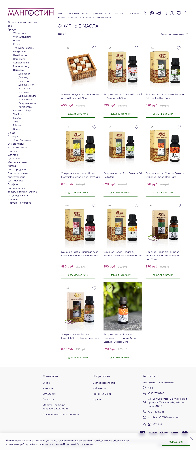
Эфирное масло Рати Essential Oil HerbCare (123, 175)
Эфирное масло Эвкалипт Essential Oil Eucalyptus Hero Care (80, 336)
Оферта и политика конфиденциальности (55, 407)
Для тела (24, 81)
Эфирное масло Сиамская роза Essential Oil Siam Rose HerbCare (79, 254)
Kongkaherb (19, 52)
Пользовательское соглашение (61, 414)
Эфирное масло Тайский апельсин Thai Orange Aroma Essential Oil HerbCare (120, 338)
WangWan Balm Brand (22, 39)
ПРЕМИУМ (13, 136)
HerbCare (18, 70)
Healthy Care (20, 55)
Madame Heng (21, 66)
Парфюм (13, 184)
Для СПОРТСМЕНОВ (18, 173)
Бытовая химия (16, 188)
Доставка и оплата (78, 13)
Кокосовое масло (18, 147)
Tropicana (18, 114)
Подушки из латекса (19, 203)
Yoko (16, 122)
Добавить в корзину (78, 114)
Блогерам (48, 399)
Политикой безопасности (78, 444)
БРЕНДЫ (12, 29)
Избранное (99, 388)
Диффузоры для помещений (27, 98)
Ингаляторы (25, 107)
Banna (17, 129)
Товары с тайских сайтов (22, 192)
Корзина (97, 399)
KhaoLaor (18, 44)
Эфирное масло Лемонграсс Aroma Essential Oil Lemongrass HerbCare (163, 256)
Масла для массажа (25, 90)
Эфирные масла (28, 103)
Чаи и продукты (17, 170)
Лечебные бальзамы (19, 140)
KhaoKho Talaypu (22, 111)
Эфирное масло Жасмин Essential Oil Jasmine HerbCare (165, 96)
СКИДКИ (12, 133)
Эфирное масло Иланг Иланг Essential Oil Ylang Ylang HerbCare (80, 175)
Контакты (134, 13)
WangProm (19, 33)
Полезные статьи (101, 13)
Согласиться (176, 442)
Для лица (24, 77)
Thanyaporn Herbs (23, 48)
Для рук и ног (26, 85)
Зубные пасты (16, 144)
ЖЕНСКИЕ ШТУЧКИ (17, 162)
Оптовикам (49, 394)
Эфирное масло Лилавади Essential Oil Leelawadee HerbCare (123, 254)
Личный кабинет (102, 394)
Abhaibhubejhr (21, 63)
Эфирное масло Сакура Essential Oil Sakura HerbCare (123, 96)
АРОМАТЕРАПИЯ (16, 177)
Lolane (17, 118)
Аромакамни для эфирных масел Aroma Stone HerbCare (80, 96)
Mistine (17, 125)
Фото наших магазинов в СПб (22, 24)
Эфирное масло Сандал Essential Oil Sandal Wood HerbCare (165, 175)
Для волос (24, 74)
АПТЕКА (12, 166)
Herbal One (19, 59)
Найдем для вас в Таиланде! (18, 197)
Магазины (120, 13)
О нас (60, 13)
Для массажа (15, 181)
